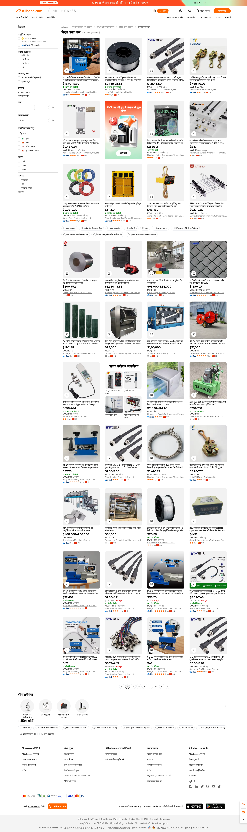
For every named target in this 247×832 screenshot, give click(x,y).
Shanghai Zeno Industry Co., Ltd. (161, 353)
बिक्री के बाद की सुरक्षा (71, 770)
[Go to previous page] (121, 686)
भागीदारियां (192, 776)
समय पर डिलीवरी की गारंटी (73, 765)
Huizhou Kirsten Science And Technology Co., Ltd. (165, 155)
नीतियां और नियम (70, 781)
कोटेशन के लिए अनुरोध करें (114, 759)
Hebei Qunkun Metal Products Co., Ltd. (207, 292)
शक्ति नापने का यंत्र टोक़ (166, 728)
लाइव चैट (150, 759)
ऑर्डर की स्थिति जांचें (196, 765)
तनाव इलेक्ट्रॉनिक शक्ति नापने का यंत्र (213, 728)
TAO (146, 819)
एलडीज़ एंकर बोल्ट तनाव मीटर (93, 228)
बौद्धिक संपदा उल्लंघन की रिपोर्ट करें (159, 776)
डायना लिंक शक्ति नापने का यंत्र (48, 728)
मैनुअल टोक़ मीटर (161, 228)
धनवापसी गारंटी (69, 759)
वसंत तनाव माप (70, 228)
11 (162, 686)
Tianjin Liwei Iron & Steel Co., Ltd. (77, 292)
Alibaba (64, 27)
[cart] (190, 11)
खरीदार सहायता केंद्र (154, 754)
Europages (165, 819)
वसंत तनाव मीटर (115, 228)
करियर (24, 770)
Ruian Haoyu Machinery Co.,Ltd (161, 292)
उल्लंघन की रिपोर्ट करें (154, 781)
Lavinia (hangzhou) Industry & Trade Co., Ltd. (208, 216)
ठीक (53, 107)
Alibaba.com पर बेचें (197, 754)
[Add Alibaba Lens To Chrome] (57, 806)
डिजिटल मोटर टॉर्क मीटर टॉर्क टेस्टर (187, 228)
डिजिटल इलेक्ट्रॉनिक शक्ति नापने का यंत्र (109, 234)
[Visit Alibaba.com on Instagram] (208, 786)
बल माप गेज (26, 728)
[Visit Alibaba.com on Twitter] (202, 786)
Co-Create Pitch (29, 759)
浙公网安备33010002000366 (170, 828)
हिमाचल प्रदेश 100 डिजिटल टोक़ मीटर (138, 728)
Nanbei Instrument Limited (74, 416)
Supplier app (135, 806)
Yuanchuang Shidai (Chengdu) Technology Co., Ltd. (208, 153)
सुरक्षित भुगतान (69, 754)
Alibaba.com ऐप (151, 806)
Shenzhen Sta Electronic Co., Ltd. (162, 90)
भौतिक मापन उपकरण (126, 27)
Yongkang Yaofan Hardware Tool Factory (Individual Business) (123, 292)
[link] (243, 805)
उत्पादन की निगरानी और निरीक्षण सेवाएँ (77, 776)
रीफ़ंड (149, 770)
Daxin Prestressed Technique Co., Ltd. (206, 416)
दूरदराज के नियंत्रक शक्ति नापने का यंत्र (143, 234)
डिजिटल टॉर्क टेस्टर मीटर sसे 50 (76, 728)
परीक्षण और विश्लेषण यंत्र (105, 27)
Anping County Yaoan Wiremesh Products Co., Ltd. (81, 353)
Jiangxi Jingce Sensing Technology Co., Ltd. (165, 216)
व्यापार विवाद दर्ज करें (154, 765)
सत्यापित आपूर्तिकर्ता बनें (197, 770)
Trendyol (154, 819)
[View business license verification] (149, 827)
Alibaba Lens (34, 806)
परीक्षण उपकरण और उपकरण (82, 27)
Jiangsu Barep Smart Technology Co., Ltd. (81, 153)
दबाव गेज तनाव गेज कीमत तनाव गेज (77, 234)
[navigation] (38, 357)
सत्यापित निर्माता (111, 754)
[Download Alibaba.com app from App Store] (194, 806)
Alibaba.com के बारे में (31, 748)
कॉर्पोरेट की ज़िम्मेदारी (29, 765)
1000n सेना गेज (187, 728)
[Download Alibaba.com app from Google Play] (215, 806)
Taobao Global (135, 819)
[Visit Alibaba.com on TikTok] (219, 786)
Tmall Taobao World (109, 819)
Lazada (123, 819)
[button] (154, 11)
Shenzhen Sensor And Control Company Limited (123, 218)
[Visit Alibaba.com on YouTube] (213, 786)
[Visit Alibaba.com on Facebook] (190, 786)
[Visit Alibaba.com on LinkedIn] (196, 786)
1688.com (94, 819)
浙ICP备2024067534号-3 (196, 828)
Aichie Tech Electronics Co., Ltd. (77, 218)
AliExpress (82, 819)
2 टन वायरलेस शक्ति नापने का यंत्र (106, 728)
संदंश (146, 228)
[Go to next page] (167, 686)
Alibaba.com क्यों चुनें (30, 754)
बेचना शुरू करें (194, 759)
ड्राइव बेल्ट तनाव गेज (29, 734)
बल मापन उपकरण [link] (144, 27)
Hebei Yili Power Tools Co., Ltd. (203, 90)
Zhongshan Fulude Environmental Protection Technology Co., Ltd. (165, 414)
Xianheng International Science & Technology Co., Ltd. (208, 353)
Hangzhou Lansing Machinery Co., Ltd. (79, 92)
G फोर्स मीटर (133, 228)
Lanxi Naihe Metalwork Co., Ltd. (118, 92)
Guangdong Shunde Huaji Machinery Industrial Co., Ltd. (123, 353)
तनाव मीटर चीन (49, 734)
